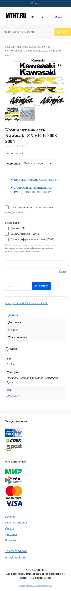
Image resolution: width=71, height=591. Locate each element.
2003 (10, 395)
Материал (13, 163)
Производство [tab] (17, 337)
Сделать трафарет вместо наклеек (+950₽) (32, 239)
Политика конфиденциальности (39, 586)
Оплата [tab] (13, 330)
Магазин (22, 46)
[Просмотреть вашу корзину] (32, 17)
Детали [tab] (13, 315)
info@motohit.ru (15, 557)
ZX (43, 46)
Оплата (9, 528)
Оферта (22, 586)
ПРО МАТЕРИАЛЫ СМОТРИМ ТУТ (37, 179)
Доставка (11, 534)
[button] (42, 17)
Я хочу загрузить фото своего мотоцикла (32, 207)
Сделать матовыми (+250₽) (25, 234)
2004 (17, 395)
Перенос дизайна (16, 522)
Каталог (10, 516)
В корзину (41, 285)
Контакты (11, 540)
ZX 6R (44, 303)
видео (37, 251)
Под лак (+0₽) (18, 228)
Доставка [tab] (14, 322)
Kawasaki (34, 46)
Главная (9, 46)
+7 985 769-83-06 (16, 551)
